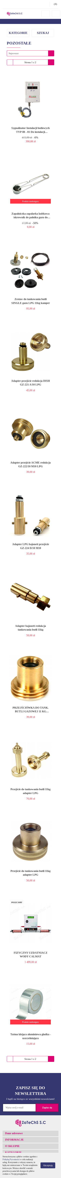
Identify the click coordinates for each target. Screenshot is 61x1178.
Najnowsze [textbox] (14, 53)
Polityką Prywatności (11, 1159)
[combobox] (30, 53)
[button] (30, 1133)
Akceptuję (48, 1165)
